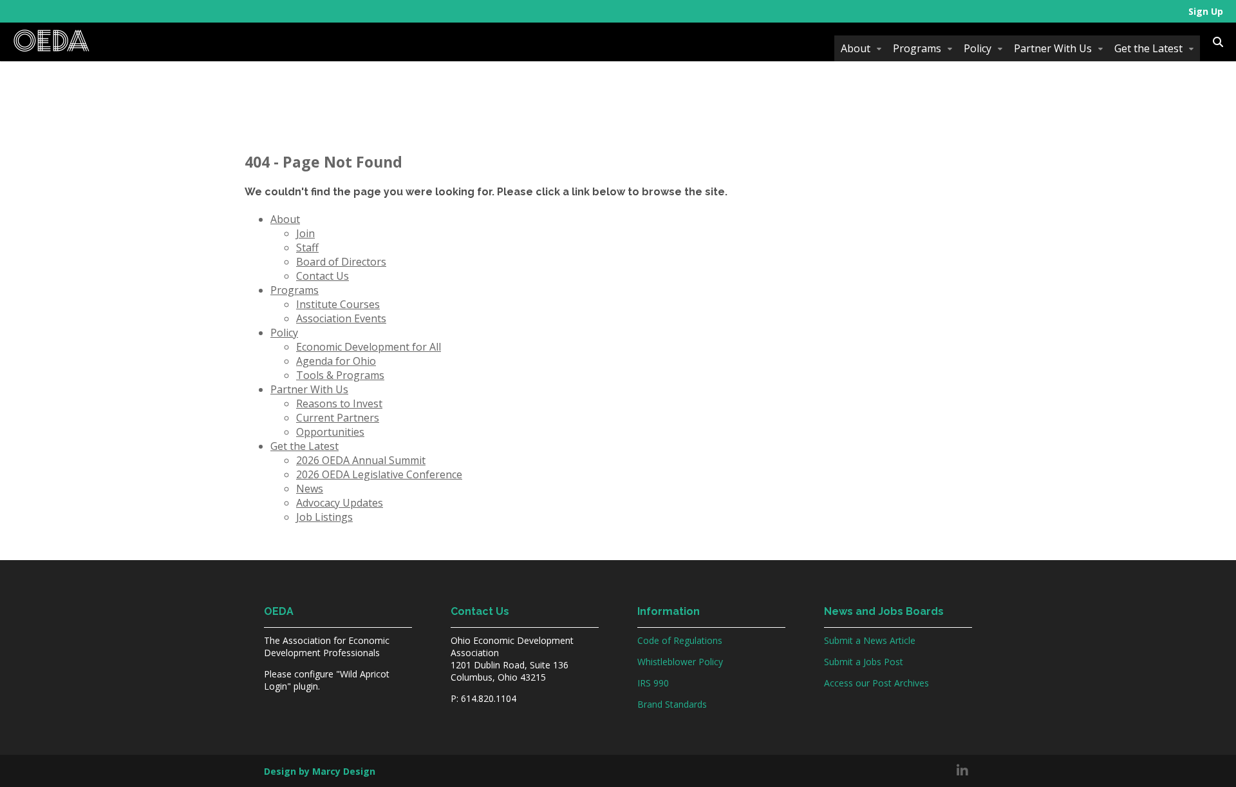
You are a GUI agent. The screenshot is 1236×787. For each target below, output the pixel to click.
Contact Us (322, 276)
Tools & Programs (340, 375)
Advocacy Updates (339, 503)
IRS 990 (653, 683)
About (855, 48)
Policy (977, 48)
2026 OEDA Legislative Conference (379, 474)
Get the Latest (1148, 48)
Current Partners (337, 418)
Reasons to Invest (339, 403)
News (309, 488)
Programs (917, 48)
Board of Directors (341, 262)
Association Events (341, 318)
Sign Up (1205, 11)
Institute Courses (338, 304)
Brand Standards (672, 704)
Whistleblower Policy (680, 662)
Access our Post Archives (876, 683)
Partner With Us (1053, 48)
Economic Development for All (368, 347)
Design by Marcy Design (319, 771)
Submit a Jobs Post (863, 662)
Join (305, 233)
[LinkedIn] (962, 771)
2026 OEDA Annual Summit (361, 460)
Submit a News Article (869, 640)
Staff (307, 247)
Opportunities (330, 432)
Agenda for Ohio (336, 361)
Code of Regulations (679, 640)
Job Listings (324, 517)
